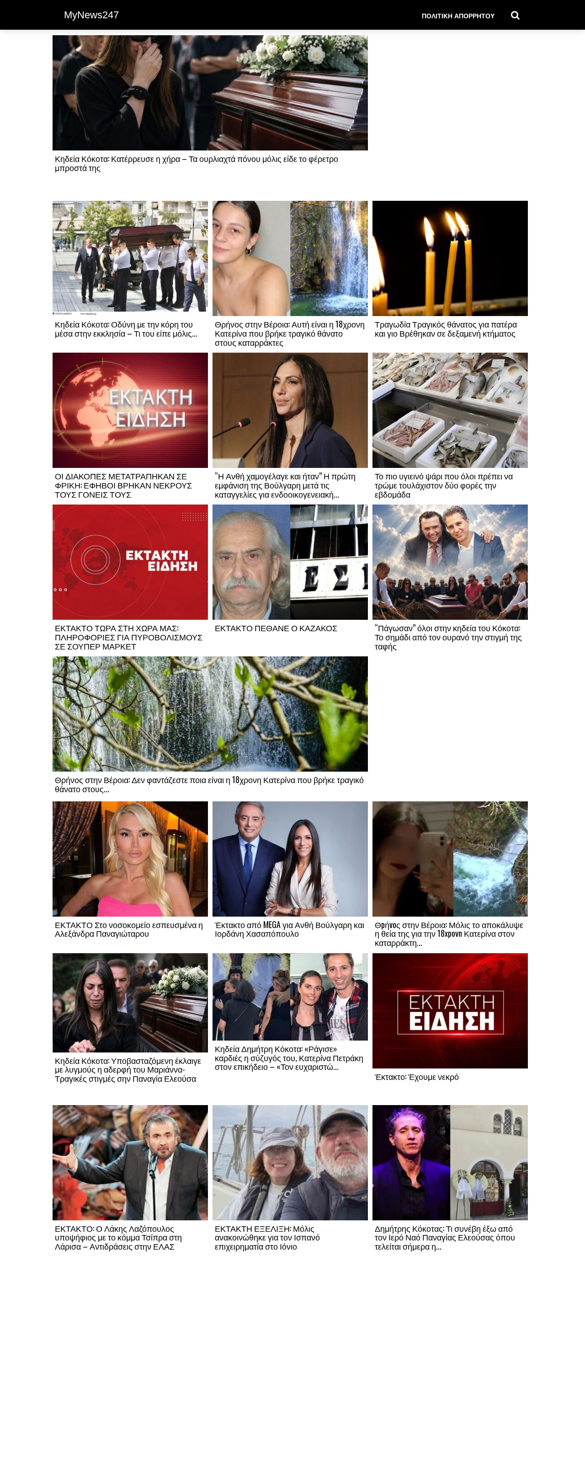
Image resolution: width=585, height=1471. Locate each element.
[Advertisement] (450, 118)
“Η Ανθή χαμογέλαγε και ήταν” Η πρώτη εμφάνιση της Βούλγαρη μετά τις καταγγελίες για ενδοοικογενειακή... (285, 485)
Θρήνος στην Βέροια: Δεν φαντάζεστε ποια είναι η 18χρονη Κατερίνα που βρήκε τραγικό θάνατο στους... (209, 784)
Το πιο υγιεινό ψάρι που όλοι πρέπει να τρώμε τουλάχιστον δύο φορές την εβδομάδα (444, 485)
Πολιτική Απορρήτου (458, 15)
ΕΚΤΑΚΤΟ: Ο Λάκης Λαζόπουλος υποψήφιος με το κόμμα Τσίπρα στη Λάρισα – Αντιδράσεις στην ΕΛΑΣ (118, 1237)
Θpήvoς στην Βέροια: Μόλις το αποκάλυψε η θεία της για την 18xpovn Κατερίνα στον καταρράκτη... (449, 933)
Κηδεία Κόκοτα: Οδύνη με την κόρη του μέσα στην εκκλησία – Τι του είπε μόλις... (126, 328)
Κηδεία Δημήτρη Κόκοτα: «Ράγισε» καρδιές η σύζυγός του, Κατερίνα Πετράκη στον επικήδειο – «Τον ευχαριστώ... (289, 1057)
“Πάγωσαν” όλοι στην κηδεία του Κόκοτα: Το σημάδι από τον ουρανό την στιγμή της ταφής (448, 637)
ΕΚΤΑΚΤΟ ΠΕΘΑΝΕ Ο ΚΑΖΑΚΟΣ (276, 627)
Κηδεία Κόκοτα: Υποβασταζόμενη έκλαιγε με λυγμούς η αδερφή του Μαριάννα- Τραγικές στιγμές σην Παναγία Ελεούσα (128, 1069)
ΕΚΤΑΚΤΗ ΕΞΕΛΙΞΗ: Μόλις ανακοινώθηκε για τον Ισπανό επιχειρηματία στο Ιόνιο (267, 1237)
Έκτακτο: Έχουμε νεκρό (417, 1076)
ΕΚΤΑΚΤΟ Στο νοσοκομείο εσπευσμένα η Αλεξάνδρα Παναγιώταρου (129, 929)
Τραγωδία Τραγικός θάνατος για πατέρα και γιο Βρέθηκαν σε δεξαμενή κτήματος (446, 328)
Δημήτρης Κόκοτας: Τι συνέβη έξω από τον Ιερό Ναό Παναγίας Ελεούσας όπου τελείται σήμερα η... (445, 1237)
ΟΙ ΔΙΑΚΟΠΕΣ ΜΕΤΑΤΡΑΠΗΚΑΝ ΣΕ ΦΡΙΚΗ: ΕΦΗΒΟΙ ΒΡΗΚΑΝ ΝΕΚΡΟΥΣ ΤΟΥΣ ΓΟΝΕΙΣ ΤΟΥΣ (123, 485)
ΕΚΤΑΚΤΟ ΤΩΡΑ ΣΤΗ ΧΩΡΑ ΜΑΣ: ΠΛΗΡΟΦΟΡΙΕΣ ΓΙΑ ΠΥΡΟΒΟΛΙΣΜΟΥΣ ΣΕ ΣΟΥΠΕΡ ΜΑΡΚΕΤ (128, 637)
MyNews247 (91, 15)
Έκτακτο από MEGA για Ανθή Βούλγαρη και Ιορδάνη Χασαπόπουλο (289, 929)
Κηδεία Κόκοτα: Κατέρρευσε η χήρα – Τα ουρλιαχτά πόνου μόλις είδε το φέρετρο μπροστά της (196, 162)
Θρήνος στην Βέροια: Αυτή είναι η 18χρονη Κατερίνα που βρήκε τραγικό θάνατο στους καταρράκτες (290, 333)
